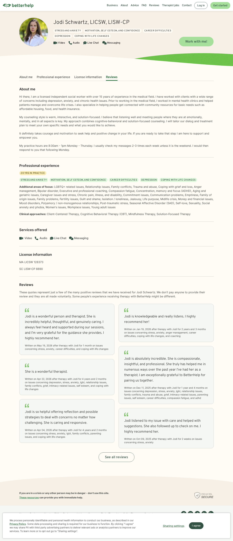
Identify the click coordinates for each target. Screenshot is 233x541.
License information (88, 77)
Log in (201, 5)
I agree (196, 526)
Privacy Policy (18, 523)
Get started (220, 5)
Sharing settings (173, 526)
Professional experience (53, 77)
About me (26, 77)
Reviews (112, 77)
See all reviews (116, 457)
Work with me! (196, 42)
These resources (29, 497)
